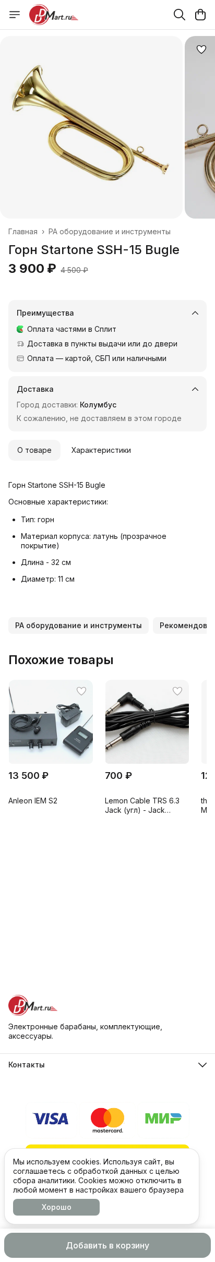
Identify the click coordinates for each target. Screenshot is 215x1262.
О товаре (34, 450)
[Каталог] (14, 14)
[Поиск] (179, 14)
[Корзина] (200, 14)
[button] (78, 625)
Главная (23, 231)
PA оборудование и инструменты (110, 231)
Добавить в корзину (107, 1245)
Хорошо (56, 1207)
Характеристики (101, 450)
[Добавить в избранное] (201, 49)
